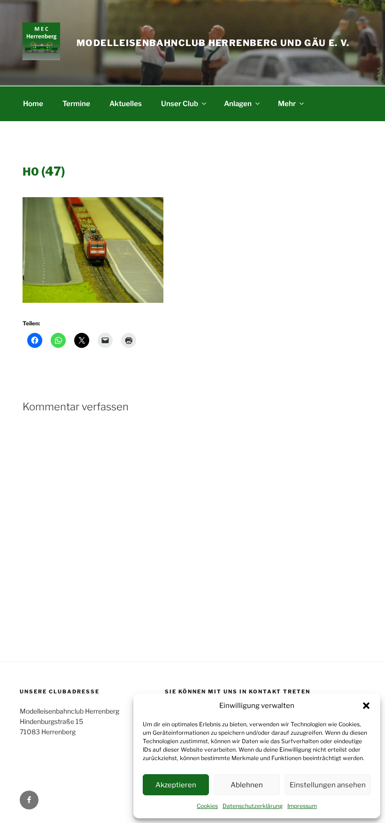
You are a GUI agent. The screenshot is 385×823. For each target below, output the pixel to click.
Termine (76, 103)
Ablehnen (247, 785)
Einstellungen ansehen (328, 785)
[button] (366, 705)
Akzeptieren (175, 785)
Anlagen (238, 103)
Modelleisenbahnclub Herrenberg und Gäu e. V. (213, 43)
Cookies (207, 805)
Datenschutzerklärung (253, 805)
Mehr (287, 103)
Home (33, 103)
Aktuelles (125, 103)
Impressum (302, 805)
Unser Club (179, 103)
